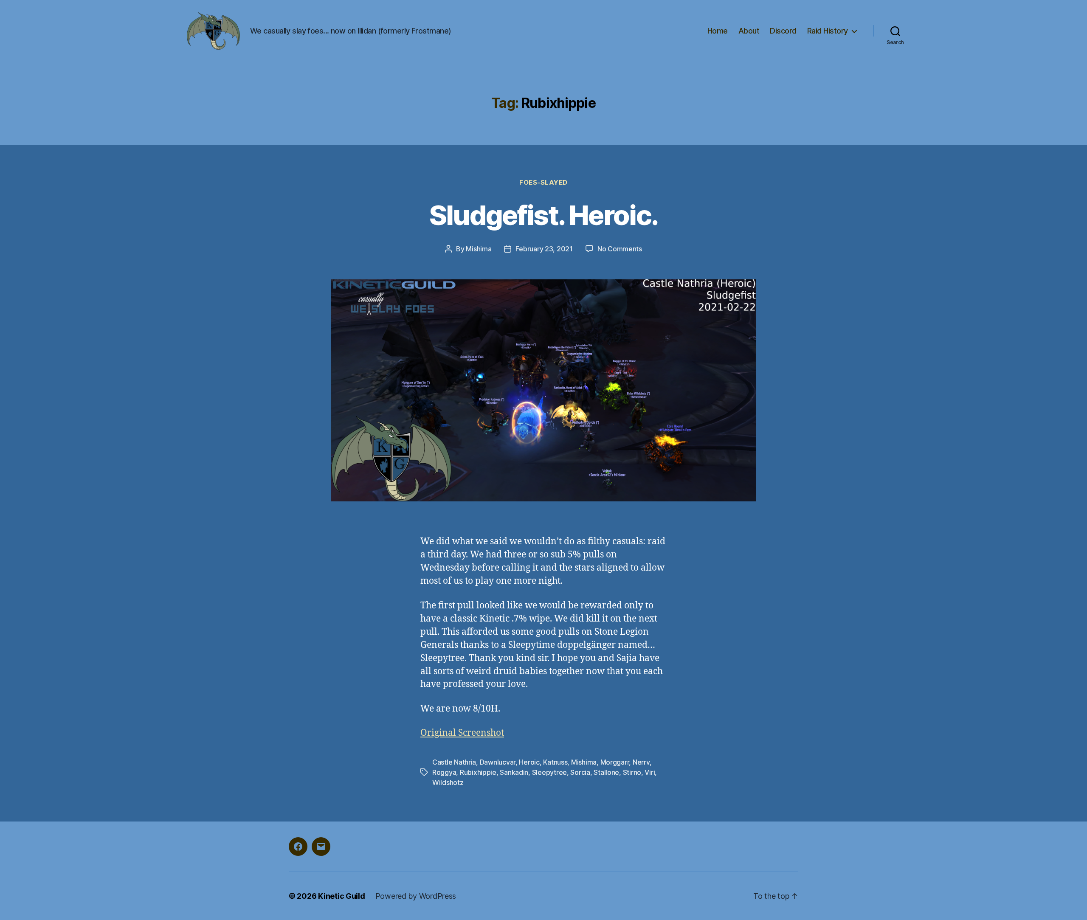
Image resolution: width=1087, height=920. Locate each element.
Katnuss (555, 762)
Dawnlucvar (497, 762)
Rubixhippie (478, 772)
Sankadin (514, 772)
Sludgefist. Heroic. (543, 215)
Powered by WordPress (415, 896)
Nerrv (641, 762)
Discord (783, 30)
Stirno (632, 772)
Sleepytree (549, 772)
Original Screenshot (462, 733)
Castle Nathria (454, 762)
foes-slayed (543, 182)
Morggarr (614, 762)
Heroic (529, 762)
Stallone (606, 772)
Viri (650, 772)
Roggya (444, 772)
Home (717, 30)
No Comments (619, 249)
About (749, 30)
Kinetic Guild (341, 896)
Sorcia (580, 772)
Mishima (478, 249)
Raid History (827, 30)
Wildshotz (448, 782)
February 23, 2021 (543, 249)
